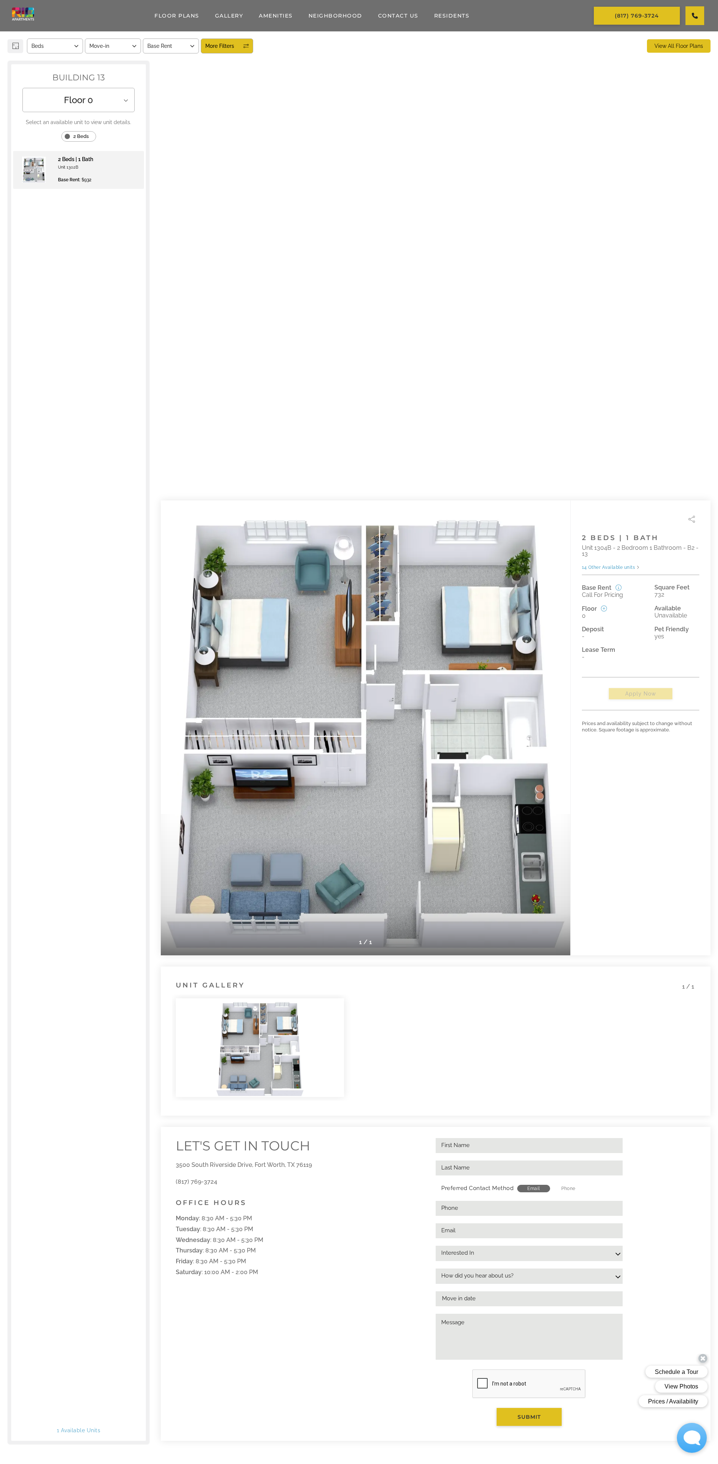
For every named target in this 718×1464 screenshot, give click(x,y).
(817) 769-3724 (196, 1181)
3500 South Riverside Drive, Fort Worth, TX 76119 (244, 1164)
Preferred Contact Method (477, 1188)
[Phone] (694, 15)
